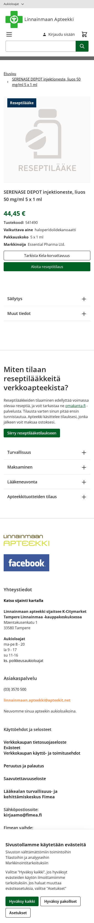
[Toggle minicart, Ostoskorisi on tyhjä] (84, 34)
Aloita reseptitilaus (47, 266)
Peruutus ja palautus (24, 765)
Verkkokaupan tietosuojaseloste (35, 742)
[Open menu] (9, 34)
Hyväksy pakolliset (60, 901)
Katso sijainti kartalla (23, 600)
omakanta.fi (75, 405)
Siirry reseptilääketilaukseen (31, 433)
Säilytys (14, 298)
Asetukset (18, 912)
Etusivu (10, 73)
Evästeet (12, 747)
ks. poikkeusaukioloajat (23, 660)
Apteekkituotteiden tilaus (32, 496)
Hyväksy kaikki (22, 901)
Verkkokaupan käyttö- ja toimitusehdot (42, 753)
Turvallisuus (19, 452)
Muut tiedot (19, 313)
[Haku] (82, 46)
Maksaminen (19, 467)
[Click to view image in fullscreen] (47, 139)
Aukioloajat (11, 4)
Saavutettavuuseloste (25, 778)
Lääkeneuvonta (22, 481)
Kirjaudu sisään (61, 34)
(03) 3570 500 (15, 689)
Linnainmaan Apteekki (49, 19)
